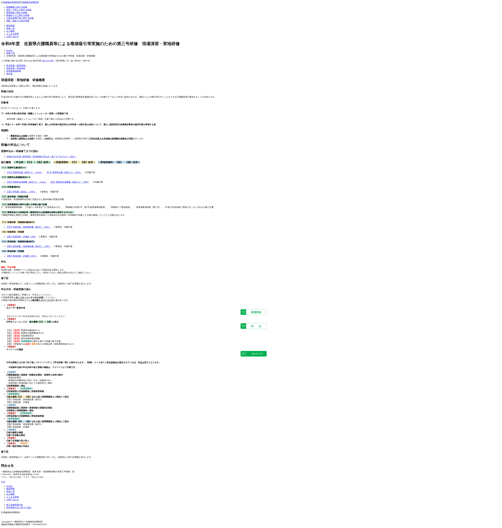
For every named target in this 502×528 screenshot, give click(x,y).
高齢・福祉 (17, 21)
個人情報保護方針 (14, 505)
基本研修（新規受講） (16, 65)
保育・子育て (18, 10)
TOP (3, 482)
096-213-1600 (48, 61)
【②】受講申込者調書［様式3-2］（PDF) (69, 182)
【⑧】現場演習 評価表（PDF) (21, 237)
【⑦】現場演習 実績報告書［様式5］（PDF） (28, 227)
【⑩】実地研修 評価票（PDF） (21, 256)
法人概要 (10, 31)
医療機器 (16, 7)
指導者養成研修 (13, 71)
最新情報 (10, 26)
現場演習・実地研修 (15, 68)
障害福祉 (16, 12)
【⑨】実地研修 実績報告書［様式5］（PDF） (28, 246)
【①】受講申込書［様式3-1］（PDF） (64, 172)
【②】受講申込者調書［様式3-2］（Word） (26, 182)
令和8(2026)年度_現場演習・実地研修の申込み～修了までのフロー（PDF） (41, 156)
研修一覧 (10, 28)
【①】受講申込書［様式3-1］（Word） (24, 172)
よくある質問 (12, 34)
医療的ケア (17, 15)
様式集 (9, 74)
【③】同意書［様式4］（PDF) (21, 192)
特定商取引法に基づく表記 (18, 507)
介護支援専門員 (19, 18)
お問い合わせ (12, 37)
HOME (9, 51)
